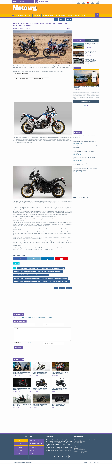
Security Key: (17, 342)
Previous (62, 19)
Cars (20, 444)
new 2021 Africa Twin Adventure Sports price (54, 278)
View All (69, 19)
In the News (19, 15)
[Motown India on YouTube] (88, 2)
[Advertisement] (71, 8)
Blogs (83, 15)
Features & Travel (48, 15)
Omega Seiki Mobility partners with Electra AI (84, 141)
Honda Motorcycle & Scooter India (49, 268)
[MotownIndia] (26, 8)
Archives (32, 450)
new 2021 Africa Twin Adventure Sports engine (56, 281)
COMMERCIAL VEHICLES (73, 15)
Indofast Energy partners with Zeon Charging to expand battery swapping (85, 169)
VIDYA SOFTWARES (95, 462)
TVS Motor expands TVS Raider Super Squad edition (59, 389)
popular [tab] (91, 40)
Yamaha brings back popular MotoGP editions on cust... (40, 389)
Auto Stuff (37, 15)
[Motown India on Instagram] (92, 2)
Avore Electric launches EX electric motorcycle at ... (22, 405)
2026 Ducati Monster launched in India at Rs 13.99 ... (21, 389)
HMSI (62, 268)
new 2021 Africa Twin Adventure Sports (25, 271)
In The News (77, 132)
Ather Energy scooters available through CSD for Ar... (21, 373)
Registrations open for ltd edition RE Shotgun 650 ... (58, 405)
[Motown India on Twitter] (83, 2)
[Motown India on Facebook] (78, 2)
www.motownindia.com (56, 449)
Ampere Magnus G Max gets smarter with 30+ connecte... (40, 373)
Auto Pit (17, 440)
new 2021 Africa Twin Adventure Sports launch (27, 278)
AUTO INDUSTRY (60, 15)
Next (56, 19)
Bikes (20, 447)
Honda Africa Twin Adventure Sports (28, 268)
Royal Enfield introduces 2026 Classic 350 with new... (40, 405)
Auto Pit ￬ (28, 15)
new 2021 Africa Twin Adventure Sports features (27, 281)
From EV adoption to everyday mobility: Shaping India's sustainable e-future (60, 1)
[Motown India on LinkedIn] (97, 2)
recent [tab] (79, 40)
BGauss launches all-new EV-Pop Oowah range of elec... (60, 373)
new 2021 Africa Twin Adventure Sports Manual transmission (31, 275)
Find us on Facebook (80, 197)
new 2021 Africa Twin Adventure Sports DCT (50, 271)
